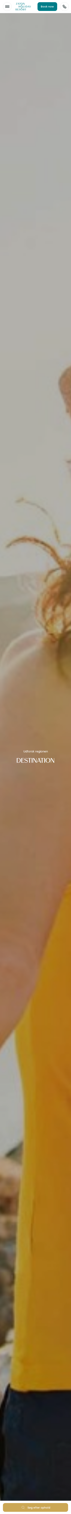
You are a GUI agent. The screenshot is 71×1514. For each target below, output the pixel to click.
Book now (47, 6)
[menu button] (7, 6)
